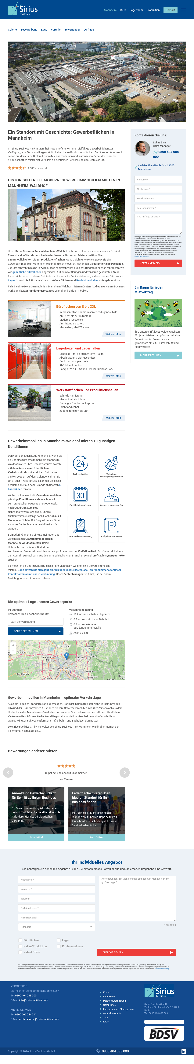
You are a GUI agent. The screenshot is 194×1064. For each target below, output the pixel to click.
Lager (65, 940)
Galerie (12, 29)
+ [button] (13, 645)
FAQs (106, 1021)
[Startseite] (24, 8)
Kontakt (170, 10)
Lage (44, 29)
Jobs (105, 1017)
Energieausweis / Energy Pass (118, 1009)
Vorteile (56, 29)
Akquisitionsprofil (112, 1013)
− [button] (13, 650)
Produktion (153, 10)
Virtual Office (31, 952)
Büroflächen (31, 940)
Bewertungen (72, 29)
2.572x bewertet (37, 168)
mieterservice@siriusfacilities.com (39, 1019)
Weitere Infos (113, 334)
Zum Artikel (36, 837)
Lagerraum (136, 10)
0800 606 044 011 (26, 1014)
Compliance (109, 1005)
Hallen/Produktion (35, 946)
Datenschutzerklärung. (142, 256)
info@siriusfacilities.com (33, 1000)
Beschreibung (29, 29)
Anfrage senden (113, 952)
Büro (123, 10)
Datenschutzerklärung (114, 1000)
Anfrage (89, 29)
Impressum (109, 996)
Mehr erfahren (150, 355)
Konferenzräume (72, 946)
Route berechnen (26, 631)
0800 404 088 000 (26, 995)
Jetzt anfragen (150, 263)
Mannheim (110, 10)
